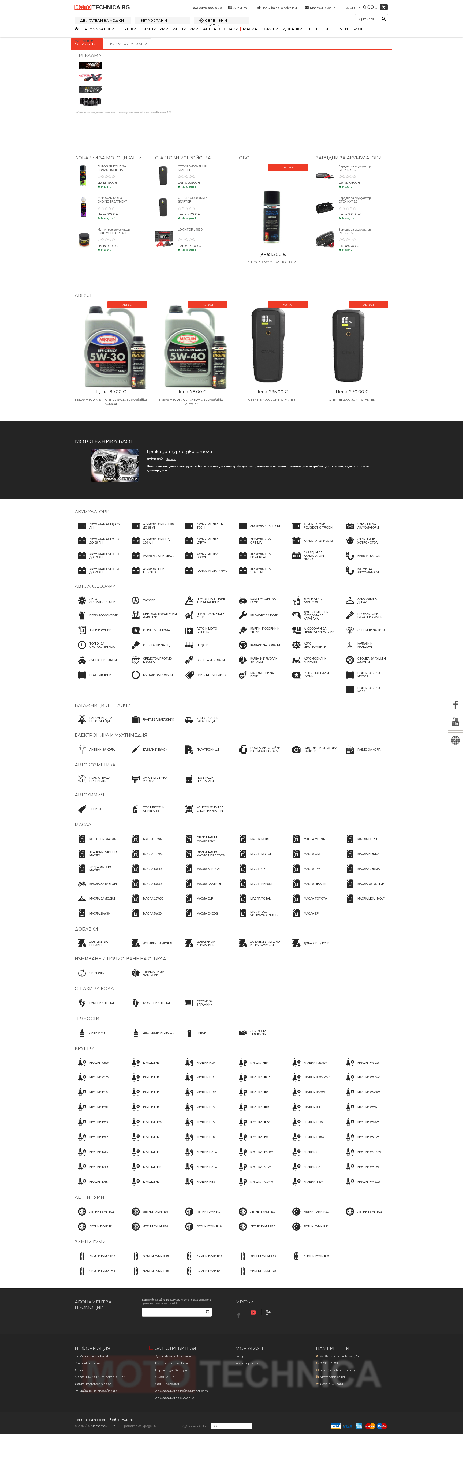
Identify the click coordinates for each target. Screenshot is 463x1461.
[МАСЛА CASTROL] (202, 888)
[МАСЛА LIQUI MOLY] (364, 903)
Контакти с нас (88, 1363)
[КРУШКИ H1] (143, 1067)
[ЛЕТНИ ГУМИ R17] (202, 1216)
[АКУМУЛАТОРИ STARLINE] (258, 575)
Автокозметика (95, 764)
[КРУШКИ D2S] (91, 1127)
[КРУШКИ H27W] (199, 1171)
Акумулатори (99, 29)
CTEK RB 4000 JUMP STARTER (271, 400)
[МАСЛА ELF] (197, 903)
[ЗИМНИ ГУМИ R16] (148, 1276)
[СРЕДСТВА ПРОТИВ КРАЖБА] (151, 664)
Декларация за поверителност (181, 1391)
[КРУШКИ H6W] (145, 1127)
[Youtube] (254, 1313)
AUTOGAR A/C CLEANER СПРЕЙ (271, 262)
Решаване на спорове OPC (96, 1391)
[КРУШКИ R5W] (306, 1127)
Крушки (128, 29)
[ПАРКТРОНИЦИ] (200, 754)
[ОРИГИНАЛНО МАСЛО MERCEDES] (204, 858)
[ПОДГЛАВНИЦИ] (93, 679)
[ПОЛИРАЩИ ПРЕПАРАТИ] (204, 784)
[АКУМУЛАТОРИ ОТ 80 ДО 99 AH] (151, 531)
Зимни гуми (155, 29)
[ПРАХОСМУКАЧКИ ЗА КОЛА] (204, 620)
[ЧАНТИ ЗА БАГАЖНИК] (151, 724)
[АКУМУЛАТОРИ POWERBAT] (258, 560)
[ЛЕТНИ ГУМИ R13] (94, 1216)
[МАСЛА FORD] (360, 843)
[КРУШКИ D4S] (91, 1186)
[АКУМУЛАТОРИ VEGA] (150, 560)
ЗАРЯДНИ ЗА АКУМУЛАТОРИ (349, 157)
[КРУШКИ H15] (198, 1127)
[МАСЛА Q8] (250, 873)
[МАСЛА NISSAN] (307, 888)
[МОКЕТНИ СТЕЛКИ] (149, 1007)
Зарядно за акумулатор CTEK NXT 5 (355, 168)
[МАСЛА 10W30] (92, 918)
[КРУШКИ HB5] (252, 1097)
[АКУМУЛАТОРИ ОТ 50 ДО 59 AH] (97, 545)
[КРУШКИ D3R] (91, 1142)
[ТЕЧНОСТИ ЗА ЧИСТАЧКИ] (151, 978)
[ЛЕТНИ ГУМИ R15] (148, 1216)
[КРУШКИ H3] (143, 1097)
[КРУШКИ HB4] (252, 1067)
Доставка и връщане (173, 1356)
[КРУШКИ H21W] (199, 1157)
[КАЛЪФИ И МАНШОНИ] (365, 649)
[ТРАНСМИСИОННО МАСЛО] (97, 858)
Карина (171, 459)
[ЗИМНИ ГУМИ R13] (95, 1261)
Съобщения (164, 1377)
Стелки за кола (94, 988)
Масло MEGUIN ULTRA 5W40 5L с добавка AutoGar (191, 402)
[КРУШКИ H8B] (144, 1171)
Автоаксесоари (220, 29)
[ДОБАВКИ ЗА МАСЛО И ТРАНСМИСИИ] (258, 948)
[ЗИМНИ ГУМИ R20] (256, 1276)
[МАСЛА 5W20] (145, 918)
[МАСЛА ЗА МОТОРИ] (96, 888)
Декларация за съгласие (174, 1398)
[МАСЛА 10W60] (145, 858)
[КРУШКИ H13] (198, 1112)
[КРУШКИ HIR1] (253, 1112)
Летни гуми (186, 29)
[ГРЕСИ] (194, 1037)
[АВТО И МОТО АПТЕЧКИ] (204, 635)
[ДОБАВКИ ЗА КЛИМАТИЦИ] (204, 948)
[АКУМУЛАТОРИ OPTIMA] (258, 545)
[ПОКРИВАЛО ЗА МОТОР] (365, 679)
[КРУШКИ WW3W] (361, 1097)
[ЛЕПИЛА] (88, 814)
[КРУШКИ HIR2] (253, 1127)
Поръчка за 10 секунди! (280, 8)
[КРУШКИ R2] (304, 1112)
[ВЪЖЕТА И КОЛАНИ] (203, 664)
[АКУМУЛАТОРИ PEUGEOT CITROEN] (312, 531)
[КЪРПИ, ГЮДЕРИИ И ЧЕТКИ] (258, 635)
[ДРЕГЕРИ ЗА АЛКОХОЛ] (312, 605)
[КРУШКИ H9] (143, 1186)
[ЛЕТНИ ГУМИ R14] (94, 1231)
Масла (250, 29)
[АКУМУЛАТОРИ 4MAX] (204, 575)
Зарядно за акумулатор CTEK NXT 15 (355, 199)
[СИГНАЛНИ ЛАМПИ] (96, 664)
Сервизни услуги (216, 22)
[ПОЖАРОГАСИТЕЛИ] (96, 620)
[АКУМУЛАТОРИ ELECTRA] (151, 575)
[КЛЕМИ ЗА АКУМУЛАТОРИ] (365, 575)
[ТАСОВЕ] (141, 605)
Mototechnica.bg (332, 1377)
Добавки (293, 29)
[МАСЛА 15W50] (145, 903)
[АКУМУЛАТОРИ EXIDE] (258, 531)
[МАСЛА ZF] (304, 918)
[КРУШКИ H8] (143, 1157)
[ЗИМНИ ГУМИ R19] (256, 1261)
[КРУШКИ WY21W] (361, 1186)
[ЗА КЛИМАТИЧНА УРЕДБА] (151, 784)
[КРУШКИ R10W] (306, 1142)
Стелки (340, 29)
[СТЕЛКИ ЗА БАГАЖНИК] (204, 1007)
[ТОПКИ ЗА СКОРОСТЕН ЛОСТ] (97, 649)
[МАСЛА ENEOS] (200, 918)
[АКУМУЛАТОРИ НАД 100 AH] (151, 545)
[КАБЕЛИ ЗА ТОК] (361, 560)
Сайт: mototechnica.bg (93, 1384)
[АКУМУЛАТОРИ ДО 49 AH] (97, 531)
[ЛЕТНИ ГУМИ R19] (255, 1216)
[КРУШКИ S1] (304, 1157)
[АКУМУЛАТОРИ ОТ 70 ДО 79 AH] (97, 575)
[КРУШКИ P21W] (253, 1171)
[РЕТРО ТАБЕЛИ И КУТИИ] (312, 679)
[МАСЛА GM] (304, 858)
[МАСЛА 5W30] (145, 888)
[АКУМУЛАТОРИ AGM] (311, 545)
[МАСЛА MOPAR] (307, 843)
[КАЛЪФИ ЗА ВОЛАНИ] (150, 679)
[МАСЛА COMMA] (361, 873)
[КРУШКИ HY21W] (254, 1157)
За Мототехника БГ (92, 1356)
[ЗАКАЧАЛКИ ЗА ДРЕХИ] (365, 605)
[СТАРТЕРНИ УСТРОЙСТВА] (365, 545)
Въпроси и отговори (172, 1363)
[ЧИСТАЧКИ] (90, 978)
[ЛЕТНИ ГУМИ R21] (309, 1216)
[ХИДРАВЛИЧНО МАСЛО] (97, 873)
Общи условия (167, 1384)
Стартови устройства (183, 157)
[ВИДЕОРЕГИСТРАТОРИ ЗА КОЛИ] (313, 754)
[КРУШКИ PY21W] (307, 1097)
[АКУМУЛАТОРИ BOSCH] (204, 560)
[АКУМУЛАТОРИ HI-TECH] (204, 531)
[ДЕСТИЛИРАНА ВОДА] (150, 1037)
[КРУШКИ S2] (304, 1171)
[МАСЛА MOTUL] (254, 858)
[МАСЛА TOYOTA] (308, 903)
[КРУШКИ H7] (143, 1142)
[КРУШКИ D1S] (91, 1097)
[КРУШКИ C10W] (92, 1082)
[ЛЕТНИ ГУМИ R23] (362, 1216)
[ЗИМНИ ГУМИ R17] (202, 1261)
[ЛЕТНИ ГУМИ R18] (202, 1231)
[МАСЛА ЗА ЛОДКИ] (95, 903)
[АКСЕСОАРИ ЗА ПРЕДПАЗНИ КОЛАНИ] (312, 635)
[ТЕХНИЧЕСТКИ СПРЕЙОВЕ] (151, 814)
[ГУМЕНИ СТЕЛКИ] (94, 1007)
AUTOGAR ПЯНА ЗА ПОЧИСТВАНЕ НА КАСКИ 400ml (112, 170)
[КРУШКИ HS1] (252, 1142)
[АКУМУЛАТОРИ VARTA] (204, 545)
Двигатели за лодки (102, 20)
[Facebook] (239, 1313)
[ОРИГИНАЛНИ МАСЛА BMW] (204, 843)
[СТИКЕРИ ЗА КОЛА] (149, 635)
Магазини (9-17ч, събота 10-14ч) (100, 1377)
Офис (79, 1370)
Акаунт (240, 8)
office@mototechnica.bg (338, 1370)
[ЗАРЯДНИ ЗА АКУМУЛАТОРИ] (365, 531)
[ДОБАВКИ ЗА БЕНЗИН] (97, 948)
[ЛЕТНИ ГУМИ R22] (309, 1231)
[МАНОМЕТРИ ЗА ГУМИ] (258, 679)
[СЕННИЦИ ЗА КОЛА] (364, 635)
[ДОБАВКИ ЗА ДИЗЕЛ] (150, 948)
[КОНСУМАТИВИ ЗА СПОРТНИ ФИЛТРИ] (204, 814)
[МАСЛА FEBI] (305, 873)
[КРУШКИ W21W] (361, 1142)
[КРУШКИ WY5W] (361, 1171)
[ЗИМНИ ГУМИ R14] (95, 1276)
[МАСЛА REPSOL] (254, 888)
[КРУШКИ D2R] (91, 1112)
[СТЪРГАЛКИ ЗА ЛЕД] (149, 649)
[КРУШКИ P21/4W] (254, 1186)
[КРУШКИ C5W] (92, 1067)
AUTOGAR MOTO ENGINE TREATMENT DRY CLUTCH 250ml (112, 201)
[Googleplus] (268, 1313)
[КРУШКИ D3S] (91, 1157)
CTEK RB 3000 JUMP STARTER (352, 400)
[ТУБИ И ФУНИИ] (93, 635)
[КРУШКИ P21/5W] (308, 1067)
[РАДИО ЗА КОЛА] (361, 754)
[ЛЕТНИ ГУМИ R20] (255, 1231)
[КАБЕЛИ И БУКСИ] (148, 754)
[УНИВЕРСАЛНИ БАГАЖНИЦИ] (204, 724)
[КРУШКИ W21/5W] (362, 1157)
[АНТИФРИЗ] (90, 1037)
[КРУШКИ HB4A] (253, 1082)
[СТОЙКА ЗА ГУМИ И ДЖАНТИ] (365, 664)
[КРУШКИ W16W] (361, 1127)
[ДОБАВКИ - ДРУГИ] (309, 948)
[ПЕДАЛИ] (195, 649)
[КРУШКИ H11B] (199, 1097)
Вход (239, 1356)
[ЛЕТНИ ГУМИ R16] (148, 1231)
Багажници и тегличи (103, 705)
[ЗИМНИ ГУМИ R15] (148, 1261)
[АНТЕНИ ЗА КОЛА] (95, 754)
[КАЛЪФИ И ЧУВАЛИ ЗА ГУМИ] (258, 664)
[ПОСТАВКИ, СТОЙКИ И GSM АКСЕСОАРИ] (258, 754)
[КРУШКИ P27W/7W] (309, 1082)
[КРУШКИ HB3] (198, 1186)
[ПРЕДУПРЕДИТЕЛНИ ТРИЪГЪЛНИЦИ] (204, 605)
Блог (357, 29)
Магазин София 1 (323, 8)
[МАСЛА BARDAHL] (201, 873)
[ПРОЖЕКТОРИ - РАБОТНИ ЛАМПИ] (365, 620)
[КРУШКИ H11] (198, 1082)
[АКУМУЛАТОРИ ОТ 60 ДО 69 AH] (97, 560)
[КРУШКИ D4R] (91, 1171)
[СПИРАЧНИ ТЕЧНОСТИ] (258, 1037)
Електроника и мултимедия (111, 735)
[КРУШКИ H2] (143, 1082)
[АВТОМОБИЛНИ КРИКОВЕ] (312, 664)
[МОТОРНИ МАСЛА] (95, 843)
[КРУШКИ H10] (198, 1067)
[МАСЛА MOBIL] (253, 843)
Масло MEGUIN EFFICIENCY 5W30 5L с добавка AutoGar (111, 402)
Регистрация (247, 1363)
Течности (317, 29)
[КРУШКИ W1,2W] (361, 1067)
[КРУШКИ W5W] (360, 1112)
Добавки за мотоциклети (108, 157)
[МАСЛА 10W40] (145, 843)
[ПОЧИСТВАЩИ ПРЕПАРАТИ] (97, 784)
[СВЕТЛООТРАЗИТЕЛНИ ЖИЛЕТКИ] (152, 620)
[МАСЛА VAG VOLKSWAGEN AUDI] (258, 918)
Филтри (270, 29)
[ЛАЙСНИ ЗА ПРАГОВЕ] (204, 679)
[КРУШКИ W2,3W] (361, 1082)
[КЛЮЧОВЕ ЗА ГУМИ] (257, 620)
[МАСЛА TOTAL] (253, 903)
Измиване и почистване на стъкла (120, 958)
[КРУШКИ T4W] (306, 1186)
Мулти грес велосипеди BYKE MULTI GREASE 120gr (114, 233)
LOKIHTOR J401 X (190, 229)
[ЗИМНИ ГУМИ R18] (202, 1276)
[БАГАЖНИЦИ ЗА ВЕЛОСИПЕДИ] (97, 724)
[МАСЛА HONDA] (361, 858)
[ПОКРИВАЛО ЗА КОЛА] (365, 694)
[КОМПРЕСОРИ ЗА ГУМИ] (258, 605)
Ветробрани (153, 20)
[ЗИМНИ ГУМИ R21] (309, 1261)
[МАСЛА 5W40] (145, 873)
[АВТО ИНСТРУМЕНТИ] (312, 649)
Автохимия (89, 794)
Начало (80, 41)
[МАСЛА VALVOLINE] (363, 888)
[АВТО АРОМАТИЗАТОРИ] (97, 605)
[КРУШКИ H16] (198, 1142)
